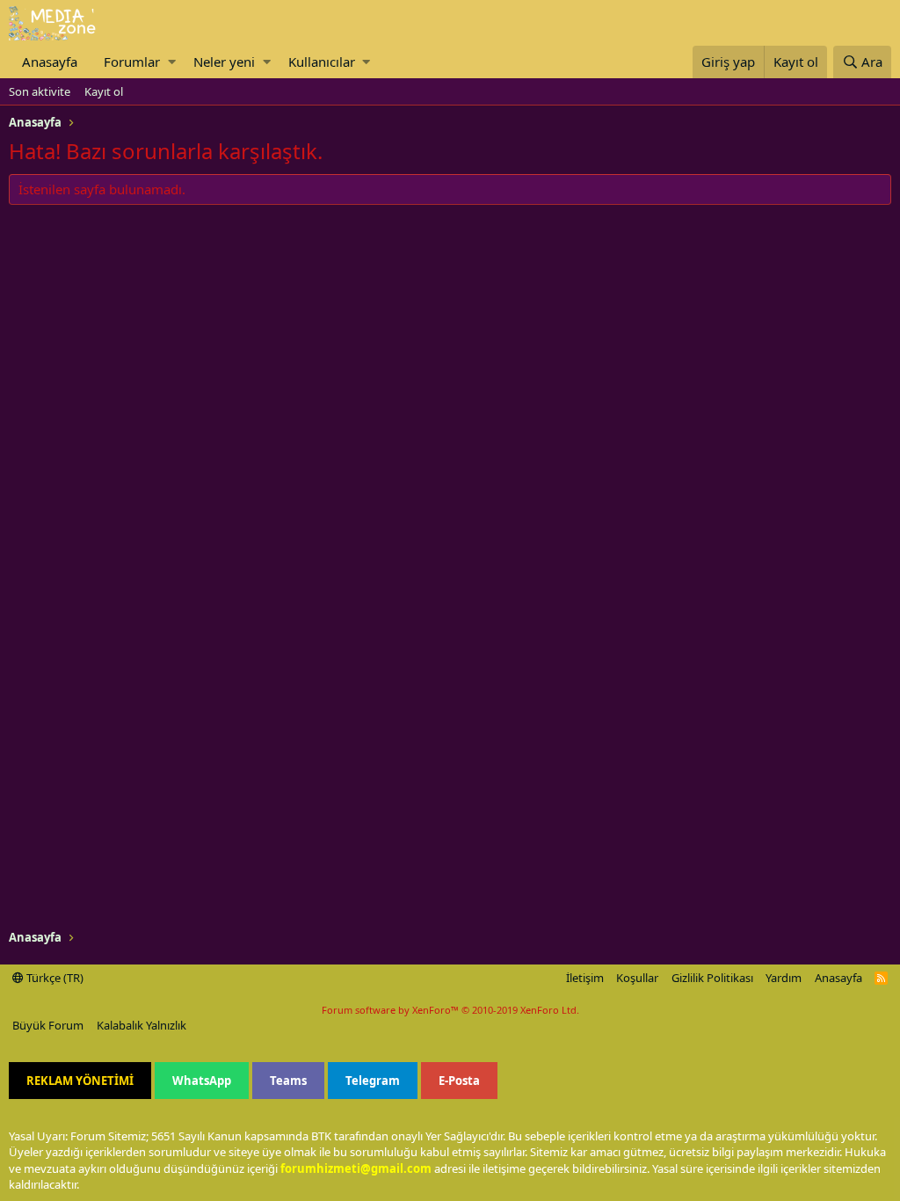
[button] (171, 62)
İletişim (585, 978)
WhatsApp (201, 1080)
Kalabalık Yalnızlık (141, 1025)
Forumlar (132, 61)
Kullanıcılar (321, 61)
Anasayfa (49, 61)
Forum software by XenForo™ (450, 1009)
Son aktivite (39, 91)
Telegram (372, 1080)
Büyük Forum (47, 1025)
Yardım (784, 978)
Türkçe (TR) (53, 978)
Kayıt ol (103, 91)
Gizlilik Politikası (712, 978)
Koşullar (637, 978)
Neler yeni (224, 61)
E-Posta (459, 1080)
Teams (288, 1080)
